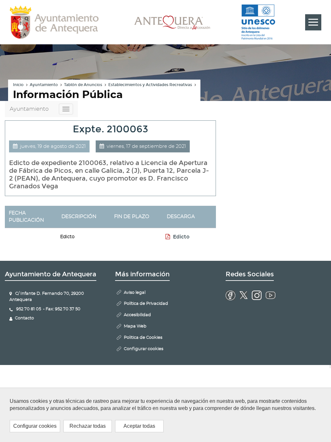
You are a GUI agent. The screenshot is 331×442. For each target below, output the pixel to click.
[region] (165, 415)
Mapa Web (135, 326)
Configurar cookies (35, 426)
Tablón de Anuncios (83, 85)
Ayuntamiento (44, 85)
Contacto (24, 318)
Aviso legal (134, 293)
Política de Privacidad (146, 304)
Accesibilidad (137, 315)
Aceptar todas (139, 426)
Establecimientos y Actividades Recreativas (150, 85)
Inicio (18, 85)
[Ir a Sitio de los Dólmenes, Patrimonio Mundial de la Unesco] (258, 22)
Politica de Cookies (143, 338)
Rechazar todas (87, 426)
